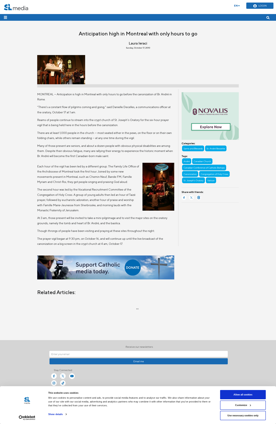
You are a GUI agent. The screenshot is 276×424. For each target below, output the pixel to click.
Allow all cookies (243, 394)
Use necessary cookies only (242, 415)
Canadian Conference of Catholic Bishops (204, 167)
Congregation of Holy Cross (214, 174)
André (187, 161)
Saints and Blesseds (193, 148)
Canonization (190, 174)
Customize (241, 405)
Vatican (211, 180)
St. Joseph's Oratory (193, 180)
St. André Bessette (216, 148)
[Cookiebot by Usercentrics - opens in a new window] (27, 417)
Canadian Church (202, 161)
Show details (55, 414)
